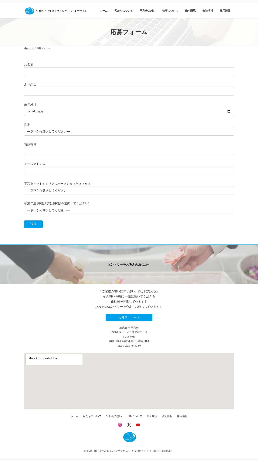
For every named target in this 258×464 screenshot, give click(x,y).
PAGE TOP (248, 446)
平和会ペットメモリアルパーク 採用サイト (124, 451)
